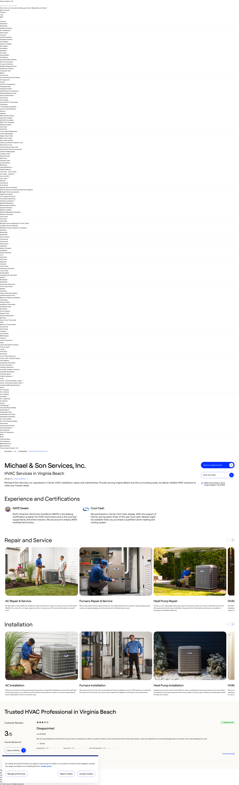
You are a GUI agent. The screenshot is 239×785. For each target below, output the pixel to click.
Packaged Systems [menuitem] (6, 39)
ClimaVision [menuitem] (4, 104)
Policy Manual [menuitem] (4, 430)
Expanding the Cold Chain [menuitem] (8, 275)
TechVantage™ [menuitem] (4, 405)
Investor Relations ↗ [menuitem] (6, 428)
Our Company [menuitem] (4, 394)
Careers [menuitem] (2, 403)
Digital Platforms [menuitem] (5, 169)
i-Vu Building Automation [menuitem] (8, 107)
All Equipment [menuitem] (5, 80)
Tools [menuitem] (2, 378)
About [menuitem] (2, 387)
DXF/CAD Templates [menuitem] (7, 120)
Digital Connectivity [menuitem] (6, 194)
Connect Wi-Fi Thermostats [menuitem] (9, 102)
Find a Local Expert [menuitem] (6, 286)
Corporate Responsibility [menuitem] (8, 407)
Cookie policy (46, 766)
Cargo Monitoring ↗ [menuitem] (6, 167)
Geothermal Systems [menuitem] (7, 68)
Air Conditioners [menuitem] (5, 30)
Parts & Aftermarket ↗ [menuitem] (7, 95)
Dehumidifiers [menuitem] (4, 55)
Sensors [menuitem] (2, 111)
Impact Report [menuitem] (4, 410)
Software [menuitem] (3, 113)
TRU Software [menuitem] (4, 360)
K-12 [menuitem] (1, 255)
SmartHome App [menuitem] (5, 306)
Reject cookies (66, 774)
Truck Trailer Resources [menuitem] (8, 356)
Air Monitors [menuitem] (4, 57)
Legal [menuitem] (2, 342)
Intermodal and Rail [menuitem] (6, 140)
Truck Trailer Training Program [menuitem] (10, 358)
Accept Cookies (86, 774)
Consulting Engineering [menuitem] (7, 199)
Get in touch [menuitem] (4, 216)
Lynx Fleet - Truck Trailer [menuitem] (8, 172)
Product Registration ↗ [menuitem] (7, 315)
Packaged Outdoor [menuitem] (6, 89)
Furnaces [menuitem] (3, 35)
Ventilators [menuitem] (3, 50)
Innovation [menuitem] (3, 396)
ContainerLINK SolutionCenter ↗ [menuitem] (10, 385)
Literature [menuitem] (3, 331)
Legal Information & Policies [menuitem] (9, 345)
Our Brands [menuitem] (3, 401)
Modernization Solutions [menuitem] (8, 205)
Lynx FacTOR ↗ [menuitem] (5, 176)
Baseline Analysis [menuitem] (6, 210)
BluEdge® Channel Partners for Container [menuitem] (13, 228)
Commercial (4, 77)
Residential (3, 26)
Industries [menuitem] (3, 230)
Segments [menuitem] (3, 262)
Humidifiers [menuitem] (4, 48)
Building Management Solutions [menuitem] (10, 212)
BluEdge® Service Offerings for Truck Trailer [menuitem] (14, 223)
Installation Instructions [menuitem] (7, 363)
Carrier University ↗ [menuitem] (6, 340)
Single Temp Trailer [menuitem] (6, 136)
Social (2, 782)
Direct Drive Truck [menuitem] (6, 145)
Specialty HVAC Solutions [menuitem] (8, 59)
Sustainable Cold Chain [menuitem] (7, 414)
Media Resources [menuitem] (5, 443)
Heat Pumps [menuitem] (4, 33)
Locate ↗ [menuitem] (3, 349)
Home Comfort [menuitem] (4, 237)
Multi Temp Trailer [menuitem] (6, 138)
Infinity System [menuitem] (5, 302)
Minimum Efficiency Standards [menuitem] (10, 297)
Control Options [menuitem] (5, 163)
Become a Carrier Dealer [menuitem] (8, 324)
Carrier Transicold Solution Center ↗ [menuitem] (12, 383)
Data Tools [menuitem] (3, 158)
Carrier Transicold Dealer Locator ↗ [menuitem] (11, 381)
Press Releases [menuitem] (5, 441)
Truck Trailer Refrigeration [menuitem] (8, 131)
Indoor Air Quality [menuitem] (5, 44)
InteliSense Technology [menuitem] (7, 304)
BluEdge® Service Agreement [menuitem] (9, 192)
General (2, 779)
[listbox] (119, 579)
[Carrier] (119, 13)
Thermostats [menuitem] (4, 100)
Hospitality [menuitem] (3, 250)
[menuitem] (3, 23)
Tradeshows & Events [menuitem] (7, 268)
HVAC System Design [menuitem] (7, 115)
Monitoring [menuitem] (3, 165)
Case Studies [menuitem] (4, 333)
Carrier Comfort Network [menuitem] (8, 109)
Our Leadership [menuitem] (5, 399)
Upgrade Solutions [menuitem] (6, 207)
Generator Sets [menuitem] (5, 156)
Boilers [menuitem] (2, 73)
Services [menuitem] (3, 181)
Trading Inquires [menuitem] (5, 374)
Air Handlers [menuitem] (4, 41)
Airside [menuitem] (2, 82)
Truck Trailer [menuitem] (4, 266)
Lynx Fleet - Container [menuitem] (7, 174)
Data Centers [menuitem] (4, 244)
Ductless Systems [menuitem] (6, 37)
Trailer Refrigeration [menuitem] (6, 133)
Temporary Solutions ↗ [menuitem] (7, 201)
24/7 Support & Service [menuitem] (7, 196)
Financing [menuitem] (3, 291)
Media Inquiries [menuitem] (5, 446)
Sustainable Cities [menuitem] (6, 412)
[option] (41, 579)
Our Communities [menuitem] (5, 419)
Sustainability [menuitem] (4, 273)
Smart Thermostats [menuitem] (6, 62)
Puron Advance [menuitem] (5, 311)
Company (3, 777)
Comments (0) (228, 753)
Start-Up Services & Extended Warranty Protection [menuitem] (16, 190)
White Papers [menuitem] (4, 336)
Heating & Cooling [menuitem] (6, 28)
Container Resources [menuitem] (6, 367)
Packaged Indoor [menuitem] (5, 86)
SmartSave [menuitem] (3, 309)
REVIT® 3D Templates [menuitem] (7, 122)
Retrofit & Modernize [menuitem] (6, 203)
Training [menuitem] (2, 338)
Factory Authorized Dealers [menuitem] (9, 293)
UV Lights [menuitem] (3, 53)
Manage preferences (16, 774)
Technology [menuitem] (4, 300)
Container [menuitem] (3, 264)
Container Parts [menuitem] (5, 160)
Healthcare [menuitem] (3, 246)
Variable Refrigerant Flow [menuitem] (8, 66)
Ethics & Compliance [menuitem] (7, 432)
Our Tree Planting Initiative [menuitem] (8, 421)
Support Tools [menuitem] (4, 313)
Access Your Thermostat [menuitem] (8, 320)
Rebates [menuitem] (2, 289)
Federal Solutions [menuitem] (5, 253)
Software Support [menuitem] (5, 124)
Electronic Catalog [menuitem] (6, 118)
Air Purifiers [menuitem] (4, 46)
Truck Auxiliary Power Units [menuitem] (9, 147)
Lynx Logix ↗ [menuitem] (4, 178)
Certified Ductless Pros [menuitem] (7, 295)
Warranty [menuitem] (3, 318)
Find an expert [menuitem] (4, 347)
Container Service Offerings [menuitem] (9, 225)
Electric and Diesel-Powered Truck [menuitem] (11, 142)
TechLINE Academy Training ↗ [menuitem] (10, 369)
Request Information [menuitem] (6, 214)
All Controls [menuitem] (4, 98)
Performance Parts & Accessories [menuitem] (11, 149)
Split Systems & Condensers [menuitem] (9, 91)
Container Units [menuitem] (5, 154)
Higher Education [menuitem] (5, 248)
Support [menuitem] (2, 277)
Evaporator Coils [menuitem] (5, 71)
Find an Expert (5, 448)
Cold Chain (3, 129)
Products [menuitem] (3, 21)
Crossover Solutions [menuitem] (6, 64)
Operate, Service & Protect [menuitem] (8, 187)
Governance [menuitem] (4, 423)
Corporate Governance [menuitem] (7, 425)
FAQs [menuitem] (2, 322)
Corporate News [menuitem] (5, 439)
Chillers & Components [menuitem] (7, 84)
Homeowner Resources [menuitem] (7, 284)
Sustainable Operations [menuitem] (7, 416)
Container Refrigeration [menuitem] (7, 151)
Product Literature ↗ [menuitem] (6, 365)
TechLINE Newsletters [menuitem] (7, 372)
